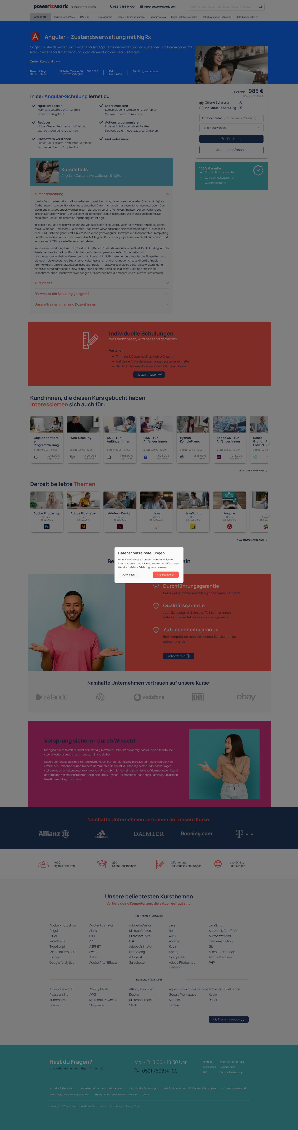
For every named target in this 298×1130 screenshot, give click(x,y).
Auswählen (128, 574)
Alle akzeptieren (165, 574)
